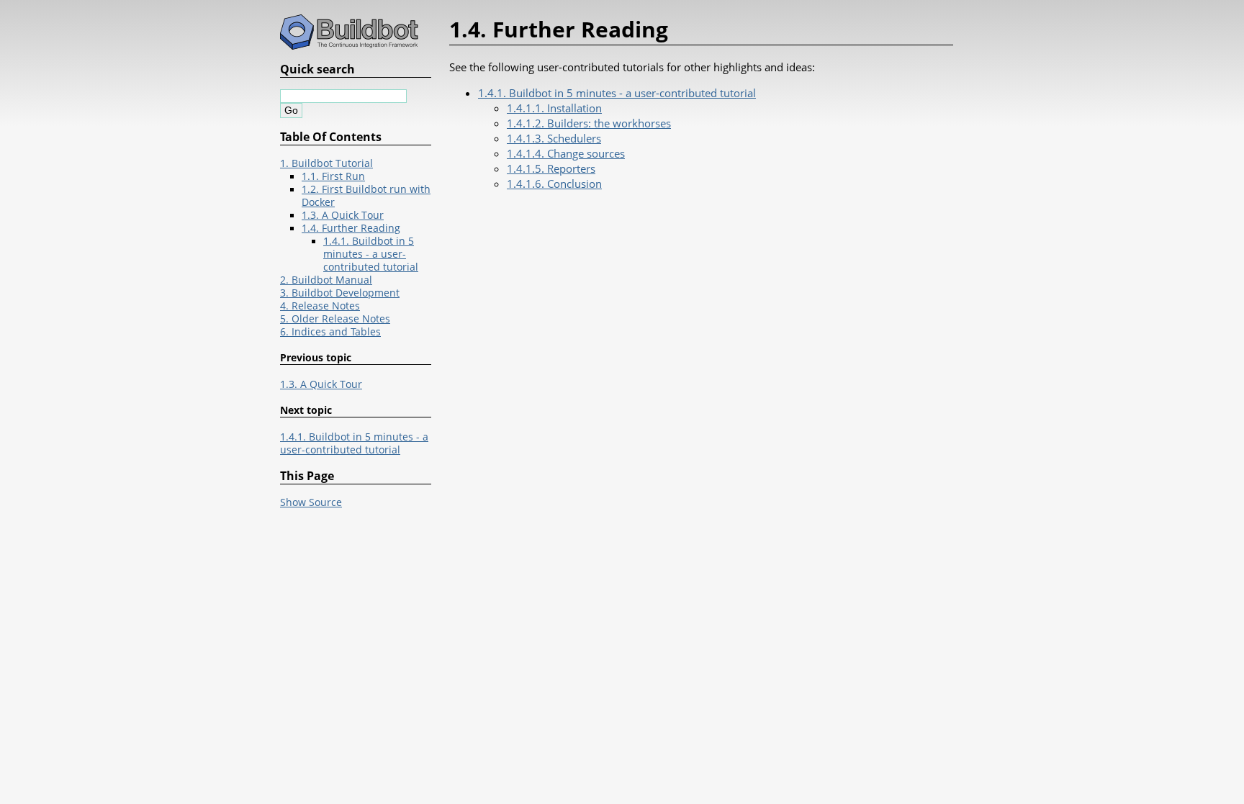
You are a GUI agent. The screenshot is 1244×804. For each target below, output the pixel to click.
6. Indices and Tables (330, 331)
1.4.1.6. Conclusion (554, 183)
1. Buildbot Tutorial (326, 163)
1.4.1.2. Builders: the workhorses (589, 123)
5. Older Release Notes (335, 318)
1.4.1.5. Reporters (551, 168)
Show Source (311, 502)
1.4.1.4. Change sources (566, 153)
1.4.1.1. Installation (554, 108)
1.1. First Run (333, 176)
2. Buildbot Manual (326, 280)
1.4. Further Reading (351, 228)
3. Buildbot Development (340, 292)
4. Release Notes (320, 305)
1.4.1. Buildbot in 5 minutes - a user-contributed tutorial (617, 93)
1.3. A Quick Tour (343, 215)
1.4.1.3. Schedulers (554, 138)
